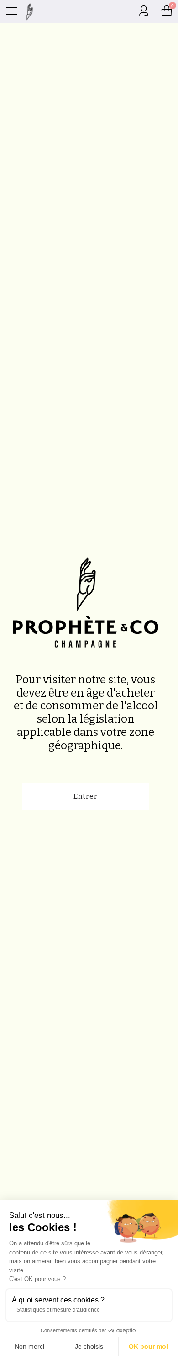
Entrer (85, 796)
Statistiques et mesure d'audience (58, 1310)
